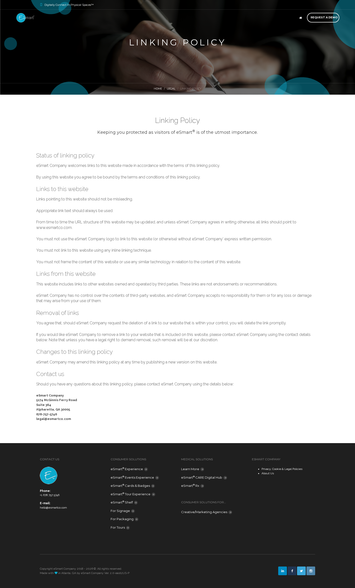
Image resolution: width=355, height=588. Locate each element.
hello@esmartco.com (53, 507)
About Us (268, 473)
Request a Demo (324, 17)
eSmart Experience (127, 469)
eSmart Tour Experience (130, 494)
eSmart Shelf (122, 502)
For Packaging (122, 519)
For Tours (118, 527)
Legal (171, 88)
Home (158, 88)
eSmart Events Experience (132, 477)
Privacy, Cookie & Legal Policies (282, 469)
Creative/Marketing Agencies (204, 512)
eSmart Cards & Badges (130, 485)
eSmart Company (92, 573)
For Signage (120, 511)
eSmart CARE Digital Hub (201, 477)
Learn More (190, 469)
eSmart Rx (190, 485)
